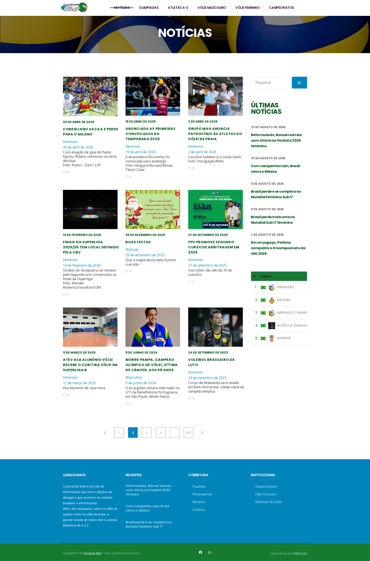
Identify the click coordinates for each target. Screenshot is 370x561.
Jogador (266, 276)
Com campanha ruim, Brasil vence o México (147, 508)
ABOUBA (284, 299)
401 (188, 432)
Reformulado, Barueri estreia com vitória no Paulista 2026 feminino (148, 490)
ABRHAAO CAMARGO (294, 312)
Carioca (198, 509)
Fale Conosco (265, 494)
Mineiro (198, 502)
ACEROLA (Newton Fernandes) (303, 325)
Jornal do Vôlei (92, 553)
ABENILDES (285, 287)
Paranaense (202, 494)
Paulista (198, 486)
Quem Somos (266, 486)
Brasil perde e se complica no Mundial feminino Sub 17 (149, 524)
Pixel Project (300, 553)
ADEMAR (284, 338)
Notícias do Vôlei (268, 502)
